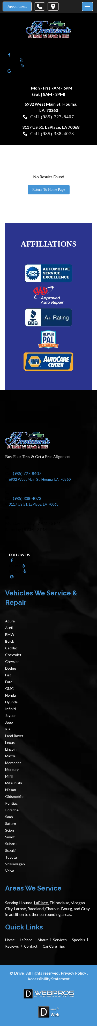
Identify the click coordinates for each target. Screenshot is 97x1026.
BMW (9, 634)
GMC (9, 688)
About (43, 939)
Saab (9, 816)
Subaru (11, 843)
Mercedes (13, 762)
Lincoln (11, 749)
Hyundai (11, 702)
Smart (10, 837)
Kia (7, 729)
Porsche (12, 810)
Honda (10, 695)
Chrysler (12, 661)
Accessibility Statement (48, 978)
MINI (9, 776)
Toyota (11, 857)
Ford (8, 682)
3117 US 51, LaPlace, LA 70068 (50, 127)
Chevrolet (13, 655)
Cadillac (11, 648)
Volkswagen (15, 864)
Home (10, 939)
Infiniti (10, 708)
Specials (78, 939)
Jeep (9, 722)
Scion (9, 830)
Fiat (8, 675)
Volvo (9, 870)
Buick (9, 641)
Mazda (10, 756)
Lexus (10, 742)
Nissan (10, 789)
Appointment (17, 6)
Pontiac (11, 803)
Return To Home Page (48, 190)
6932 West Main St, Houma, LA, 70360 (40, 479)
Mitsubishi (13, 783)
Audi (9, 628)
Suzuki (10, 850)
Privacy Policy (74, 972)
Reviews (12, 946)
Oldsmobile (14, 796)
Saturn (10, 823)
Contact (31, 946)
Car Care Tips (54, 946)
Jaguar (10, 715)
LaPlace (26, 939)
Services (60, 939)
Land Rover (14, 735)
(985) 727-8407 (57, 116)
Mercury (12, 769)
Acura (10, 621)
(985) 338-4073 (57, 133)
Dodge (10, 668)
